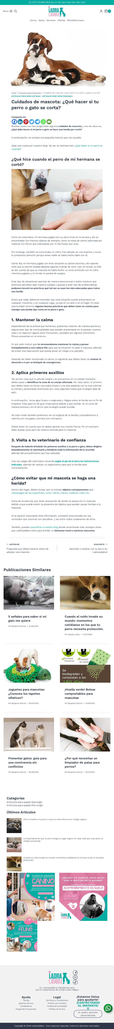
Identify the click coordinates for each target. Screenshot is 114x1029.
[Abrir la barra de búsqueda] (15, 11)
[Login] (101, 11)
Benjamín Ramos (19, 626)
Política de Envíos (57, 1009)
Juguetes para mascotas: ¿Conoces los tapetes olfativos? (26, 694)
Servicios (51, 20)
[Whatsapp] (43, 121)
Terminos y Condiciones (57, 1000)
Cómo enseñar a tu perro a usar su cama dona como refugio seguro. (55, 819)
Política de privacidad (57, 1006)
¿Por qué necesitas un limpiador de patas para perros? (82, 762)
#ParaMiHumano (75, 20)
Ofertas (61, 20)
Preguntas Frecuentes (26, 1009)
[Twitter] (31, 121)
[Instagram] (75, 977)
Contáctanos (26, 1006)
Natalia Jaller (74, 634)
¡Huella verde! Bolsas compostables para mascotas (80, 694)
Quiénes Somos (26, 1003)
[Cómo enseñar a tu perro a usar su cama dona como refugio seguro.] (14, 825)
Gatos (41, 20)
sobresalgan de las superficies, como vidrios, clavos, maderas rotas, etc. (50, 493)
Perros (33, 20)
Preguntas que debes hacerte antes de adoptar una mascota (27, 548)
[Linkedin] (20, 121)
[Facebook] (14, 121)
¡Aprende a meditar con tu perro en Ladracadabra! (88, 548)
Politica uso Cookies (57, 1003)
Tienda (26, 1000)
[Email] (49, 121)
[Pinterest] (25, 121)
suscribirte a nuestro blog (44, 527)
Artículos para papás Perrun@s (57, 96)
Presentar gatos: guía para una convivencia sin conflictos (27, 762)
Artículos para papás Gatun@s (26, 96)
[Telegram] (37, 121)
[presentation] (29, 593)
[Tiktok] (75, 982)
